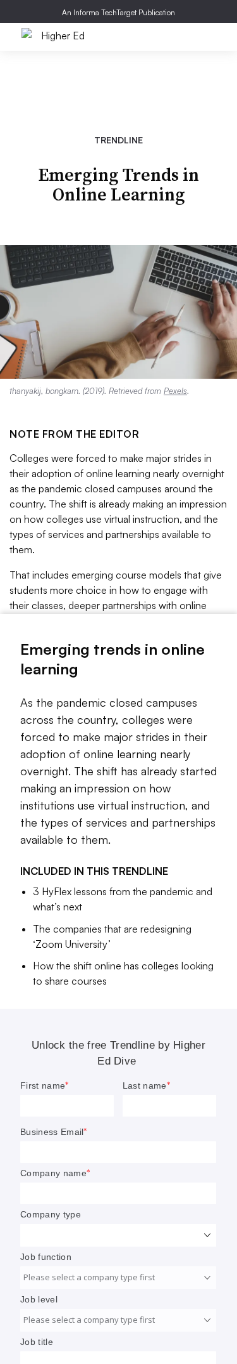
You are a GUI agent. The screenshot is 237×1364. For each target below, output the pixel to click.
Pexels (175, 391)
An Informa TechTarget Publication (118, 12)
